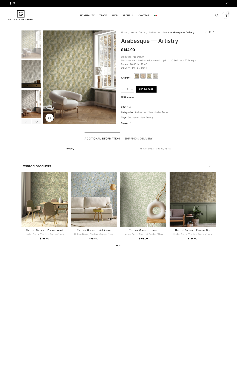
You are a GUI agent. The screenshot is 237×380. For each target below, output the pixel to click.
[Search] (217, 15)
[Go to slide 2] (120, 245)
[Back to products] (210, 32)
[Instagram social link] (14, 3)
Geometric (133, 117)
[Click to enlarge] (49, 118)
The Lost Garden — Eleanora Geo (192, 230)
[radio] (136, 75)
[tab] (102, 137)
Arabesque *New (158, 32)
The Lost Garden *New (52, 234)
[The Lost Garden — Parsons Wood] (45, 199)
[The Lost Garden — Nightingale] (94, 199)
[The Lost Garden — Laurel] (143, 199)
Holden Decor (138, 32)
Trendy (149, 117)
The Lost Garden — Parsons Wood (44, 230)
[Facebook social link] (10, 3)
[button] (26, 121)
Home (124, 32)
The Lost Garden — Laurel (143, 230)
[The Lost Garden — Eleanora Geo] (193, 199)
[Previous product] (206, 32)
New (142, 117)
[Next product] (214, 32)
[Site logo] (20, 15)
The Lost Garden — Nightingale (94, 230)
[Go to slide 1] (117, 245)
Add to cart (146, 89)
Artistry (125, 77)
